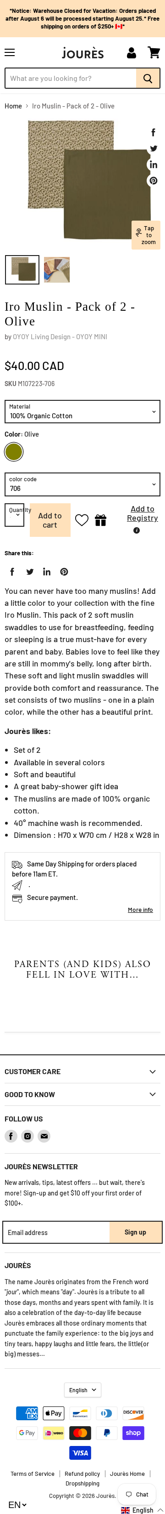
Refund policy (82, 1473)
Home (13, 106)
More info (140, 909)
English (78, 1390)
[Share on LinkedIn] (153, 164)
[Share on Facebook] (153, 132)
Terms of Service (33, 1473)
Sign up (135, 1232)
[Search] (148, 78)
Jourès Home (127, 1473)
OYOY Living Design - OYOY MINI (60, 336)
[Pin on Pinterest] (153, 181)
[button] (135, 515)
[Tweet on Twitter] (153, 148)
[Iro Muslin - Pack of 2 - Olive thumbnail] (22, 270)
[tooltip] (136, 530)
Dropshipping (82, 1483)
